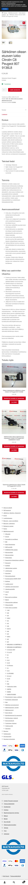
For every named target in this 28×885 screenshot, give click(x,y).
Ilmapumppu (8, 557)
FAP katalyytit (7, 510)
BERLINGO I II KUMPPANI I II (14, 644)
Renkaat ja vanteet (8, 526)
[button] (24, 23)
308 (8, 626)
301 (8, 621)
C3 (7, 657)
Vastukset (7, 728)
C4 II (8, 670)
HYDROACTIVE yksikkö (11, 550)
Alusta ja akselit (8, 507)
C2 (7, 655)
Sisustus (6, 731)
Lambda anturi (9, 584)
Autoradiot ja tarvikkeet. (11, 539)
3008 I (8, 618)
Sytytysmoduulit (9, 720)
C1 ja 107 (9, 652)
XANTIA (9, 689)
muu (6, 594)
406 (8, 631)
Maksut (6, 816)
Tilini (5, 831)
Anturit (7, 536)
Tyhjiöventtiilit (9, 726)
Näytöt (7, 600)
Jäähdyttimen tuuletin (11, 568)
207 (8, 615)
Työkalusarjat (7, 734)
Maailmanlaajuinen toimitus (11, 813)
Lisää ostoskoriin (15, 90)
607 (8, 639)
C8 (7, 14)
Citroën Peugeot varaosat (11, 801)
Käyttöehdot (7, 807)
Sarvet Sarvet (8, 713)
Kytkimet (7, 581)
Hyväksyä (5, 9)
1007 (8, 610)
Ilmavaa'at (8, 563)
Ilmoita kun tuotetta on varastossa (14, 398)
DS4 (8, 684)
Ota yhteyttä (7, 822)
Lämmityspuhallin (10, 589)
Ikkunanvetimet (9, 555)
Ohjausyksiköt (9, 605)
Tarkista (6, 828)
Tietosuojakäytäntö (9, 804)
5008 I (8, 636)
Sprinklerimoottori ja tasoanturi (13, 715)
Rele (6, 702)
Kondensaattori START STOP (13, 578)
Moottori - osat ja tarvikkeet (11, 521)
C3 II (8, 660)
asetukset (24, 6)
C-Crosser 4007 (11, 649)
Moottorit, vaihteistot (9, 523)
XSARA (9, 692)
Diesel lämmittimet (10, 544)
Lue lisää (14, 402)
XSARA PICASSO (11, 694)
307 (8, 623)
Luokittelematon (8, 518)
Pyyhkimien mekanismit (11, 699)
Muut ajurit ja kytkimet (11, 597)
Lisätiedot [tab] (4, 114)
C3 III (8, 663)
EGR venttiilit (8, 547)
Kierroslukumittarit (10, 576)
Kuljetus (6, 810)
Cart (22, 881)
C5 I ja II (9, 676)
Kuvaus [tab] (4, 110)
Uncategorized (7, 736)
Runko (5, 528)
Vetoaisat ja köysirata (9, 739)
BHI (6, 542)
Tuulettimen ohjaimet (10, 723)
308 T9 (9, 628)
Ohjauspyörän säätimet (11, 602)
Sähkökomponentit (13, 13)
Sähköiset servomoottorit (12, 705)
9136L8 (14, 102)
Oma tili (4, 882)
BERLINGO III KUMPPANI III (14, 647)
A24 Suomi (6, 876)
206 (8, 613)
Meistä (5, 819)
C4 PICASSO (10, 673)
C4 (7, 668)
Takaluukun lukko (12, 686)
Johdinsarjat (8, 571)
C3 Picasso (10, 665)
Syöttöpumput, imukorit (11, 718)
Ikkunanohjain (9, 552)
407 (8, 634)
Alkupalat (7, 534)
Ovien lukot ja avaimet (17, 98)
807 (7, 98)
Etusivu (5, 13)
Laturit (7, 592)
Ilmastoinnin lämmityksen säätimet (14, 560)
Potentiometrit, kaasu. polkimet (13, 697)
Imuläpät (7, 565)
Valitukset (6, 834)
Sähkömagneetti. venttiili (12, 707)
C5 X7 (8, 678)
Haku (14, 882)
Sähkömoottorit (9, 710)
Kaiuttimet (8, 573)
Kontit (5, 515)
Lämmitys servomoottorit (12, 586)
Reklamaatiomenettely (10, 825)
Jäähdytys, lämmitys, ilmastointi (12, 513)
